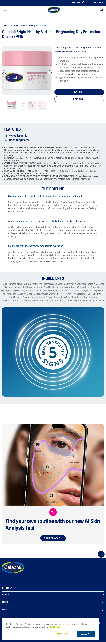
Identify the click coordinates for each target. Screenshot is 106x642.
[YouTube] (7, 588)
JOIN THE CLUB (94, 3)
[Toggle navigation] (5, 10)
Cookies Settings (62, 634)
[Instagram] (11, 588)
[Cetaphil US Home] (54, 10)
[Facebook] (3, 588)
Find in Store (78, 99)
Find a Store (76, 3)
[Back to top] (101, 554)
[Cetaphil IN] (13, 567)
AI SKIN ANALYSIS (52, 538)
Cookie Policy (55, 627)
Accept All (85, 634)
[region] (50, 629)
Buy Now (78, 92)
